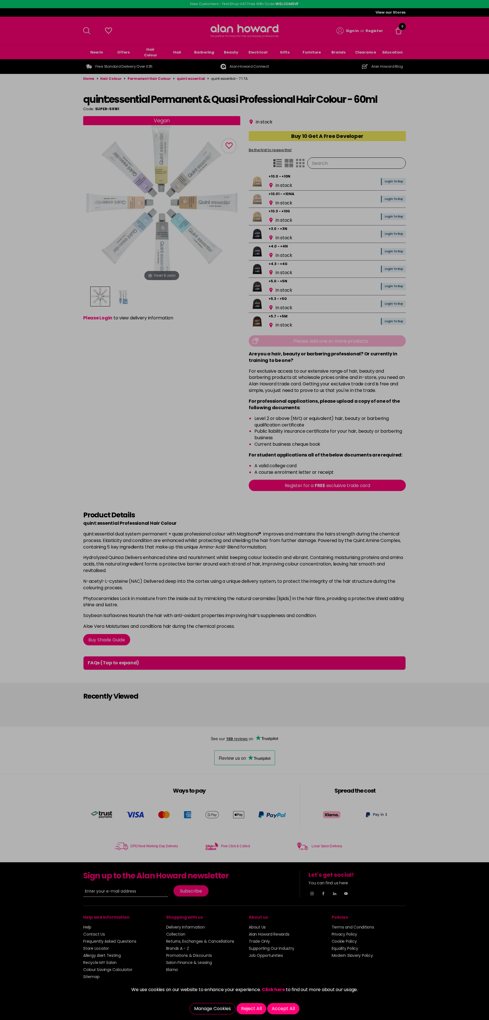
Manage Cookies (212, 1008)
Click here (273, 989)
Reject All (251, 1008)
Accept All (283, 1008)
